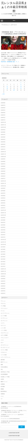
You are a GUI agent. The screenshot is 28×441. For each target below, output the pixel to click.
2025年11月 (3, 124)
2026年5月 (3, 110)
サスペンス (3, 325)
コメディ (3, 323)
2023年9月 (3, 188)
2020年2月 (3, 293)
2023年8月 (3, 190)
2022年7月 (3, 222)
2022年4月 (3, 229)
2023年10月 (3, 185)
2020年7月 (3, 281)
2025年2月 (3, 146)
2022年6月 (3, 224)
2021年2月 (3, 263)
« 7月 (3, 94)
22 (20, 88)
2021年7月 (3, 251)
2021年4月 (3, 259)
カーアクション (4, 318)
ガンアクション (4, 320)
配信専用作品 (4, 391)
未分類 (2, 379)
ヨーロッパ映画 (4, 349)
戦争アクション (4, 362)
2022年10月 (3, 215)
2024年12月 (3, 151)
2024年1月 (3, 178)
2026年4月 (3, 112)
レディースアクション (5, 357)
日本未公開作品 (4, 366)
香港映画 (23, 65)
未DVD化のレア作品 (5, 371)
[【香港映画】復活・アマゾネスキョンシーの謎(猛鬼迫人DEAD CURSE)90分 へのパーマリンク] (14, 49)
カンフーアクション (5, 313)
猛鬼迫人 (22, 67)
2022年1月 (3, 237)
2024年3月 (3, 173)
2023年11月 (3, 183)
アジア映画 (14, 65)
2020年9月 (3, 276)
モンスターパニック (5, 347)
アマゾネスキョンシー (7, 67)
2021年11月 (3, 242)
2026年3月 (3, 115)
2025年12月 (3, 122)
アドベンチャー (4, 308)
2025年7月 (3, 134)
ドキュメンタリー (5, 337)
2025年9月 (3, 129)
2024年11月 (3, 154)
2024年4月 (3, 171)
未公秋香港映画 (4, 374)
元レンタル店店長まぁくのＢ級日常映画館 (14, 6)
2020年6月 (3, 283)
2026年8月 (3, 102)
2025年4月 (3, 141)
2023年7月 (3, 193)
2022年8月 (3, 220)
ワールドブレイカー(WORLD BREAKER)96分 (10, 418)
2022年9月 (3, 217)
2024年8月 (3, 161)
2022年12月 (3, 210)
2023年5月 (3, 198)
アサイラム (3, 303)
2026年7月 (3, 105)
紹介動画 (3, 386)
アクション (8, 65)
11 (7, 86)
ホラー (18, 65)
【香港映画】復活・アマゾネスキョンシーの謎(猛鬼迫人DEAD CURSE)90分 (13, 33)
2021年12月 (3, 239)
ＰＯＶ (2, 396)
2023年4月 (3, 200)
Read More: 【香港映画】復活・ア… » (10, 61)
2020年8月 (3, 278)
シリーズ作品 (4, 330)
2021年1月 (3, 266)
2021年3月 (3, 261)
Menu (14, 20)
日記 (2, 369)
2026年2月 (3, 117)
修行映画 (3, 359)
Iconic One (6, 439)
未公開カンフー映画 (5, 376)
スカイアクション (5, 332)
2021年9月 (3, 246)
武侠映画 (3, 384)
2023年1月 (3, 207)
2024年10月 (3, 156)
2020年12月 (3, 268)
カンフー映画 (4, 315)
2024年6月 (3, 166)
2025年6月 (3, 137)
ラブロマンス (4, 352)
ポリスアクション (5, 345)
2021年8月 (3, 249)
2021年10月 (3, 244)
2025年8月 (3, 132)
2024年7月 (3, 163)
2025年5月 (3, 139)
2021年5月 (3, 256)
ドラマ (2, 340)
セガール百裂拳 (4, 335)
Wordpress (20, 439)
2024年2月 (3, 176)
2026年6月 (3, 107)
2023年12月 (3, 180)
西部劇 (2, 389)
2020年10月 (3, 273)
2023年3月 (3, 202)
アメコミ (3, 310)
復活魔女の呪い (16, 67)
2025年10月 (3, 127)
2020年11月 (3, 271)
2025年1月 (3, 149)
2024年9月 (3, 158)
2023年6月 (3, 195)
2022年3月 (3, 232)
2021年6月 (3, 254)
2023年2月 (3, 205)
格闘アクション (4, 381)
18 (7, 88)
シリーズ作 (3, 327)
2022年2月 (3, 234)
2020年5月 (3, 286)
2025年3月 (3, 144)
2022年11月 (3, 212)
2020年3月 (3, 290)
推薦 (2, 364)
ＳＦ (2, 398)
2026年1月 (3, 119)
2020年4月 (3, 288)
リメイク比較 (4, 354)
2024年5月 (3, 168)
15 (20, 86)
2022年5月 (3, 227)
